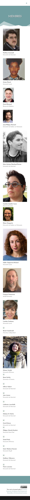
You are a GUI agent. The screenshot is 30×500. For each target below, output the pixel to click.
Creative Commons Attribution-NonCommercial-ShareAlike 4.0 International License (16, 491)
